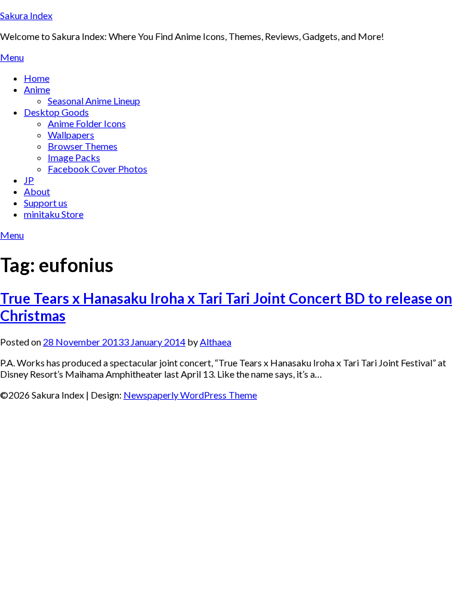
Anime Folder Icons (87, 123)
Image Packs (74, 157)
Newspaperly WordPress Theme (190, 394)
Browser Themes (82, 146)
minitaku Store (53, 214)
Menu (12, 57)
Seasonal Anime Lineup (94, 100)
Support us (45, 202)
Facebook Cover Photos (97, 168)
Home (36, 78)
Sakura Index (26, 15)
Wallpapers (71, 134)
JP (29, 180)
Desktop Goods (56, 112)
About (37, 191)
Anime (37, 89)
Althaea (215, 341)
